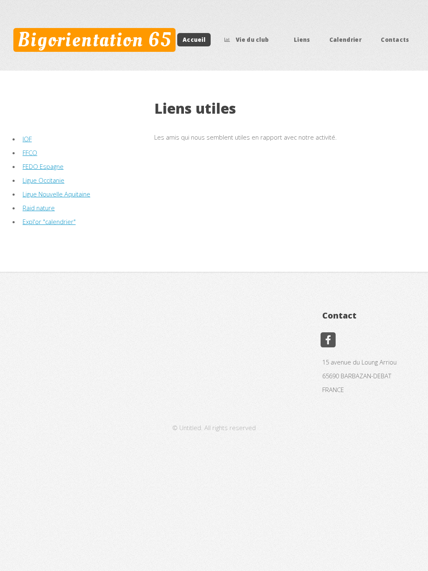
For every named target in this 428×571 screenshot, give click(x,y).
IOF (27, 139)
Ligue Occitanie (43, 180)
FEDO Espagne (43, 166)
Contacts (395, 39)
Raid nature (39, 208)
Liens (302, 39)
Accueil (194, 39)
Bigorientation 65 (95, 40)
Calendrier (345, 39)
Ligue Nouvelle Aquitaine (56, 194)
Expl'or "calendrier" (49, 221)
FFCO (30, 152)
